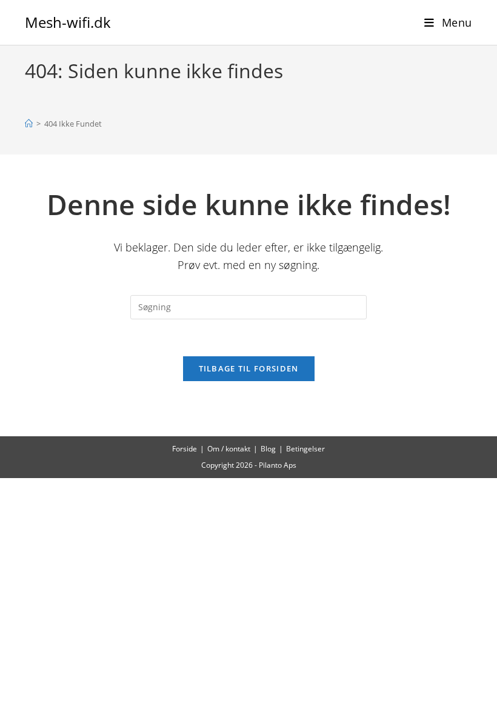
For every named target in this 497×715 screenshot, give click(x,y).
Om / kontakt (228, 449)
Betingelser (305, 449)
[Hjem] (29, 123)
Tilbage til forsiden (249, 368)
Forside (184, 449)
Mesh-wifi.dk (68, 22)
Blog (268, 449)
